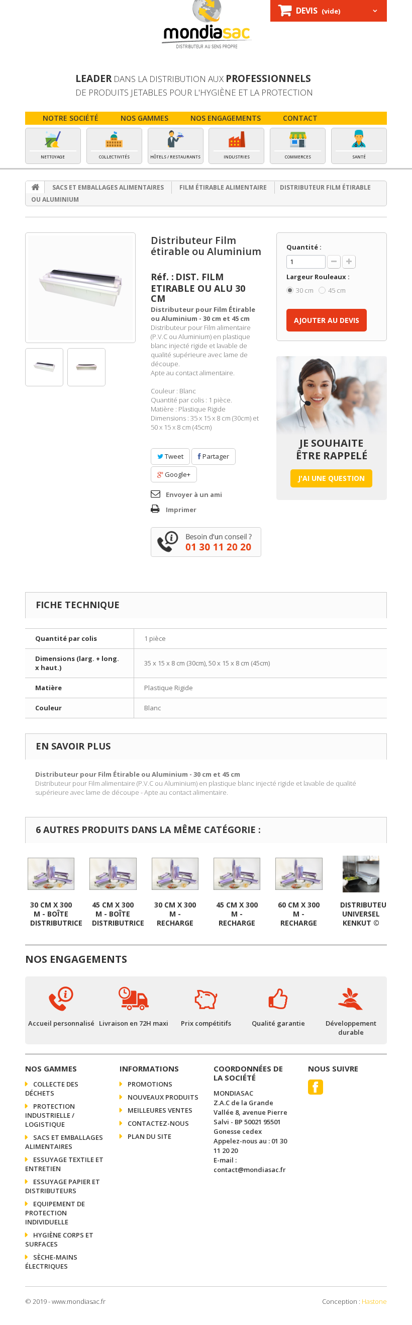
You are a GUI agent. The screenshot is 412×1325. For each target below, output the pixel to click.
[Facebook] (315, 1087)
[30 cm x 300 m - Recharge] (175, 874)
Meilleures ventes (159, 1110)
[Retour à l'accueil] (35, 187)
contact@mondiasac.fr (250, 1169)
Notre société (70, 118)
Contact (300, 118)
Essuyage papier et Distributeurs (62, 1186)
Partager (215, 456)
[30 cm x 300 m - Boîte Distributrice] (51, 874)
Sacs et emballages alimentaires (108, 187)
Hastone (374, 1301)
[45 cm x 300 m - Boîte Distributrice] (113, 874)
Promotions (149, 1084)
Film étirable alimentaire (223, 187)
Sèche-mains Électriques (51, 1262)
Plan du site (148, 1136)
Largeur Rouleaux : (318, 276)
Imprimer (181, 509)
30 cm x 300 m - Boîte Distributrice (56, 914)
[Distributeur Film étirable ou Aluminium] (80, 287)
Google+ (176, 474)
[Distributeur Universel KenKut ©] (361, 874)
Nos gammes (144, 118)
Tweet (173, 456)
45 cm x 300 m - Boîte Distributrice (118, 914)
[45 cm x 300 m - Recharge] (237, 874)
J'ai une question (331, 478)
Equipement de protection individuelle (55, 1212)
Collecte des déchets (51, 1089)
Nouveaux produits (162, 1097)
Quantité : (304, 247)
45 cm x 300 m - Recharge (237, 914)
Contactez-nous (157, 1123)
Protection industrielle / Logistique (50, 1115)
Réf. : (162, 276)
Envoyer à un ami (194, 494)
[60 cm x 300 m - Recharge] (299, 874)
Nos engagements (225, 118)
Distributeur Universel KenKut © (365, 914)
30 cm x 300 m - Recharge (175, 914)
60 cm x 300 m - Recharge (299, 914)
